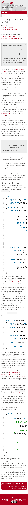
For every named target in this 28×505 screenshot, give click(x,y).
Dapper (20, 282)
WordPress (19, 497)
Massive (14, 282)
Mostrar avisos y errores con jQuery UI (14, 483)
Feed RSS (25, 498)
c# (3, 29)
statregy (3, 71)
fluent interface (17, 393)
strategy (15, 29)
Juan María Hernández (8, 27)
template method (20, 69)
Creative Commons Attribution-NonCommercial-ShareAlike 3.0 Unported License (15, 500)
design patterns (9, 29)
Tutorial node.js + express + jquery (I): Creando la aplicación (15, 487)
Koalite (7, 3)
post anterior (22, 376)
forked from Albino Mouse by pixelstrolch (12, 498)
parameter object (6, 113)
